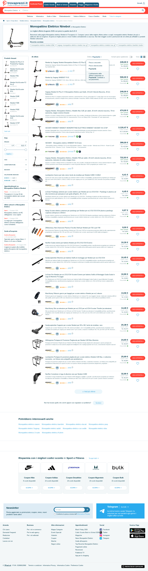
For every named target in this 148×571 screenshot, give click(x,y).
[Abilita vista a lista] (141, 57)
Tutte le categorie (115, 16)
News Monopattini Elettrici (84, 538)
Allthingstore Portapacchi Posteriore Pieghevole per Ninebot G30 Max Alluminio (71, 340)
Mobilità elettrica (24, 20)
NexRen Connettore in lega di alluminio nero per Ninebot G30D (66, 374)
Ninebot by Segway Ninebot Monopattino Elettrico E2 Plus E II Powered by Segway (73, 62)
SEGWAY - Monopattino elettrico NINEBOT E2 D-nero (63, 143)
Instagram (106, 535)
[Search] (143, 10)
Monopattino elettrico (48, 20)
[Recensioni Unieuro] (63, 71)
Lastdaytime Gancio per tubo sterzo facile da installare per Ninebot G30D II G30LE (73, 175)
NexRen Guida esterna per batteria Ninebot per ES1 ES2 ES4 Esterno (68, 243)
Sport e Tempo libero (12, 20)
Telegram (106, 538)
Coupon (53, 538)
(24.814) (70, 136)
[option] (97, 76)
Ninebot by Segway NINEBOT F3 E (57, 77)
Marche (53, 541)
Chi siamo (6, 529)
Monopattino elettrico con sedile (74, 428)
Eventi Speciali (56, 532)
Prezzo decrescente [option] (95, 66)
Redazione (6, 535)
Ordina (89, 57)
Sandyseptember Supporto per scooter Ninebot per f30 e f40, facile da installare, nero (73, 325)
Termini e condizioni (35, 565)
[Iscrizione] (88, 509)
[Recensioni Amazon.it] (63, 104)
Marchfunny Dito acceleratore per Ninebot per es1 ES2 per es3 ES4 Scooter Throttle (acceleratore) (78, 308)
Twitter (105, 532)
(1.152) (70, 71)
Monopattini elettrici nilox (98, 428)
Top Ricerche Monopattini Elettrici (86, 544)
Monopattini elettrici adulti (51, 428)
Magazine (78, 535)
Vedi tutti (7, 131)
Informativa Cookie (63, 565)
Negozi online (55, 544)
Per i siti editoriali (33, 535)
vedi (137, 63)
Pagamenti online (81, 547)
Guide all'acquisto (81, 541)
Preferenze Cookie (77, 565)
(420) (69, 104)
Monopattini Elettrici (35, 20)
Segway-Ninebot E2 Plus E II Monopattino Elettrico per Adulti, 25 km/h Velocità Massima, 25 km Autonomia (77, 93)
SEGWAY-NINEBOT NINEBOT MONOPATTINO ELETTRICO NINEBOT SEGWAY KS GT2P (76, 128)
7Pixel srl (7, 565)
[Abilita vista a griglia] (144, 57)
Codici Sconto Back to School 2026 (87, 532)
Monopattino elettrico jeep (98, 424)
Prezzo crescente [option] (95, 62)
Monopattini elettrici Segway (29, 428)
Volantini (54, 535)
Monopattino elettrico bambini (53, 424)
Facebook (106, 529)
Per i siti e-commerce (34, 529)
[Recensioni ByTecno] (63, 136)
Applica (8, 154)
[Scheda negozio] (50, 71)
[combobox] (12, 10)
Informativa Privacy (83, 514)
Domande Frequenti (9, 532)
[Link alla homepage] (4, 21)
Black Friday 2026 (81, 529)
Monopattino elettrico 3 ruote (29, 433)
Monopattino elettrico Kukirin (52, 433)
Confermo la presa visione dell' (73, 514)
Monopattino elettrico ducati (76, 424)
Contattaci (6, 538)
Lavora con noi (8, 541)
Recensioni (79, 550)
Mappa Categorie (57, 529)
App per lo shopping (82, 555)
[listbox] (97, 71)
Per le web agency (33, 532)
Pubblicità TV (79, 553)
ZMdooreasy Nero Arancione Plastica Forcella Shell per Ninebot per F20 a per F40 (72, 228)
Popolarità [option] (92, 69)
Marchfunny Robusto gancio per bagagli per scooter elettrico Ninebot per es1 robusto (73, 293)
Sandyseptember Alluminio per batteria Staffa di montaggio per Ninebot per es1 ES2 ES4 (75, 258)
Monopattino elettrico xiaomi (29, 424)
